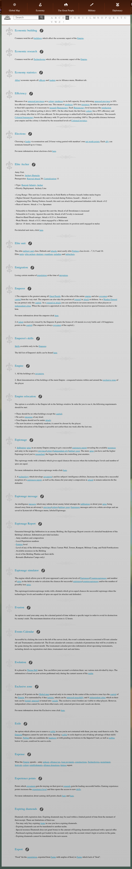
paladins (57, 254)
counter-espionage (91, 581)
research (53, 107)
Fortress (75, 250)
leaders (52, 80)
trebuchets (70, 254)
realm (90, 673)
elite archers (30, 254)
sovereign (39, 373)
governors (31, 786)
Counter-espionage (98, 578)
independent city (60, 450)
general (77, 299)
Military (91, 10)
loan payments (67, 761)
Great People (55, 296)
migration (63, 275)
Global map (44, 694)
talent (20, 321)
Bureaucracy (62, 107)
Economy (40, 10)
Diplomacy (118, 10)
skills (78, 789)
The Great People (66, 10)
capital (18, 299)
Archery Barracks (32, 175)
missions (29, 416)
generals (67, 786)
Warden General (110, 299)
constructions (81, 761)
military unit (28, 250)
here (54, 151)
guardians (48, 254)
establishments (36, 765)
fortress (64, 765)
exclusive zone (109, 379)
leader (28, 141)
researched (40, 454)
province (42, 450)
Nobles (26, 737)
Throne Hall (32, 670)
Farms (53, 856)
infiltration (85, 503)
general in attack (53, 302)
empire (88, 296)
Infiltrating (21, 447)
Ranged (25, 185)
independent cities (23, 305)
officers (42, 80)
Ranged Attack (33, 178)
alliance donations (51, 765)
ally (107, 141)
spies (29, 447)
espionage (77, 581)
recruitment (105, 761)
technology (24, 476)
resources (85, 104)
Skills (17, 346)
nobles (112, 737)
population (42, 275)
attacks (54, 250)
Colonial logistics (79, 120)
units (21, 254)
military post (74, 450)
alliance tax (55, 761)
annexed (35, 700)
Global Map (14, 10)
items (42, 823)
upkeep (46, 761)
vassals (55, 700)
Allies (17, 80)
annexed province (102, 101)
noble (52, 731)
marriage (52, 737)
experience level (39, 789)
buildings (38, 38)
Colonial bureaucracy (24, 117)
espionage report (79, 447)
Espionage (75, 507)
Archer (40, 185)
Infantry (32, 185)
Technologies (39, 59)
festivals (18, 765)
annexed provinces (36, 101)
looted (28, 700)
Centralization (50, 178)
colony (51, 101)
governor (103, 296)
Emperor (42, 346)
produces (59, 101)
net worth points (92, 141)
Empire (80, 38)
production (106, 107)
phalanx (39, 254)
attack (86, 299)
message (32, 503)
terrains (50, 697)
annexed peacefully (75, 697)
